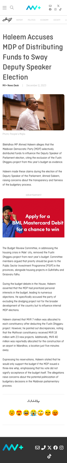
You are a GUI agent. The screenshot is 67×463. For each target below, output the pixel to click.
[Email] (37, 447)
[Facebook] (55, 447)
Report (19, 20)
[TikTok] (49, 456)
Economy (44, 20)
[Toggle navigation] (5, 7)
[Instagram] (61, 447)
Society (56, 20)
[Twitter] (49, 447)
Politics (31, 20)
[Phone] (43, 447)
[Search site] (12, 8)
